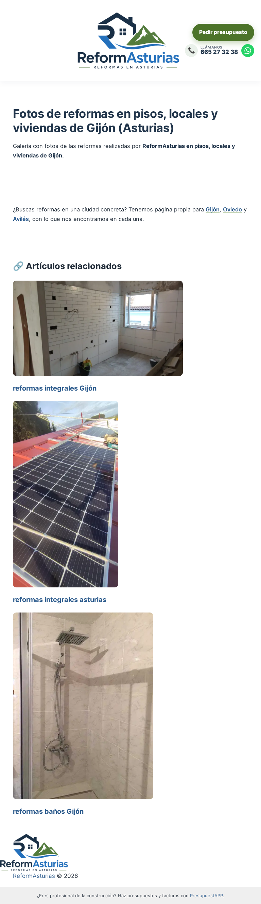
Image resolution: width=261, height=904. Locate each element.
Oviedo (232, 209)
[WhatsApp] (247, 50)
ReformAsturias (34, 875)
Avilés (21, 218)
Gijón (213, 209)
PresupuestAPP (206, 895)
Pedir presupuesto (223, 32)
